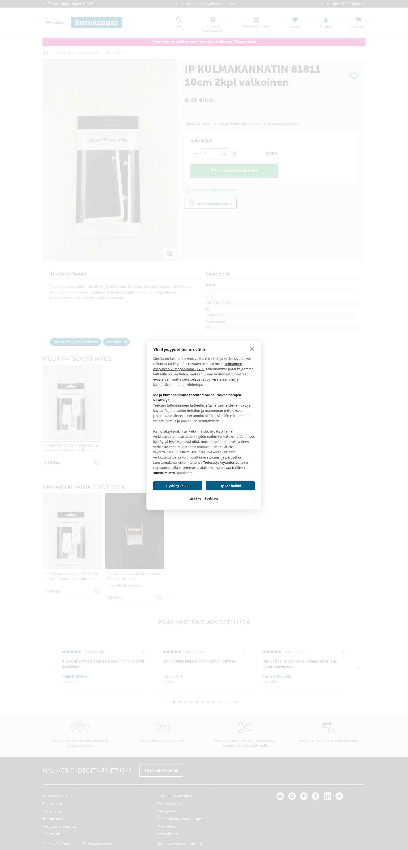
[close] (252, 349)
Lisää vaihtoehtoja (204, 498)
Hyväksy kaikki (178, 486)
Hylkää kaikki (230, 486)
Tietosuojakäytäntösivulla (223, 462)
